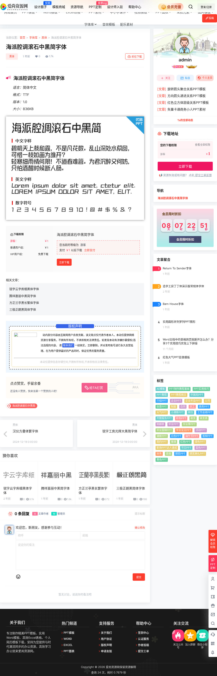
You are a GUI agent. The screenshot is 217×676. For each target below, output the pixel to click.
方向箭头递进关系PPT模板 (181, 96)
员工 (192, 406)
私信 (187, 78)
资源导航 (77, 7)
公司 (207, 400)
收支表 (203, 418)
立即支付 (89, 250)
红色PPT (185, 441)
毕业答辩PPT (164, 430)
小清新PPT (177, 412)
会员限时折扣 (185, 239)
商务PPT (204, 406)
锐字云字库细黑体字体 (24, 289)
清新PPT (162, 436)
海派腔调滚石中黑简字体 (173, 198)
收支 (193, 418)
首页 (22, 37)
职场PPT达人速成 (167, 447)
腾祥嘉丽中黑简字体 (22, 296)
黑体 (44, 37)
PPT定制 (95, 5)
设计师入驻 (115, 7)
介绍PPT (162, 400)
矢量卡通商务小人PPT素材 (181, 109)
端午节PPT (191, 436)
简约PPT (162, 441)
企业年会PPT (193, 400)
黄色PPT (162, 459)
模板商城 (58, 7)
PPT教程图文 (178, 394)
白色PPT (176, 436)
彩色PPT (181, 418)
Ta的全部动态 (185, 120)
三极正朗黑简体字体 (22, 309)
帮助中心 (134, 7)
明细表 (160, 424)
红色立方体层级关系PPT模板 (183, 103)
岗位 (190, 412)
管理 (173, 441)
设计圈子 (40, 5)
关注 (167, 78)
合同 (182, 406)
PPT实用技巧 (201, 388)
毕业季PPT (189, 424)
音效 (168, 453)
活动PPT (201, 430)
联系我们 (68, 345)
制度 (173, 406)
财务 (159, 453)
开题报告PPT (164, 418)
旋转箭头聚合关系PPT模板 (181, 89)
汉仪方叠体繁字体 (25, 431)
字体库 (89, 24)
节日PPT (186, 447)
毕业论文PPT (183, 430)
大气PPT (162, 412)
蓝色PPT (201, 447)
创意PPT (162, 406)
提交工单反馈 (203, 175)
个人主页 (207, 77)
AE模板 (161, 388)
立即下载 (64, 262)
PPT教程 (162, 394)
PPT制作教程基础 (179, 388)
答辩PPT (207, 436)
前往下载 (137, 56)
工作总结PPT (205, 412)
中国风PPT (197, 394)
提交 (138, 577)
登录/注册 (206, 7)
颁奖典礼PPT (197, 453)
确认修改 (140, 527)
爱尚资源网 (112, 667)
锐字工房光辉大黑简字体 (119, 431)
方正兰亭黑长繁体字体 (24, 302)
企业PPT (176, 400)
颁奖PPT (180, 453)
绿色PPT (200, 441)
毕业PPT (173, 424)
